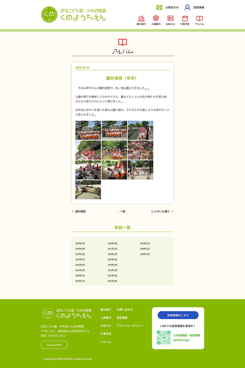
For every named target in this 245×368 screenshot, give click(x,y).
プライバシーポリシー (130, 326)
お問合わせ (172, 7)
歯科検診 (80, 211)
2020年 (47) (80, 275)
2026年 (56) (80, 243)
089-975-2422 (56, 335)
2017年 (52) (112, 248)
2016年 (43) (112, 254)
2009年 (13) (145, 248)
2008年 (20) (145, 254)
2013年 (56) (112, 270)
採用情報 (198, 7)
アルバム (199, 23)
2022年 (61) (80, 264)
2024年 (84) (80, 254)
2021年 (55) (80, 270)
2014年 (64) (112, 264)
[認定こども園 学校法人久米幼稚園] (73, 15)
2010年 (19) (145, 243)
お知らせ (170, 23)
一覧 (122, 211)
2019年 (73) (80, 280)
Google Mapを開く (54, 345)
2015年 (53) (112, 259)
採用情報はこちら (178, 315)
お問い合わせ (125, 309)
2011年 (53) (112, 280)
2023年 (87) (80, 259)
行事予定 (185, 23)
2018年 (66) (112, 243)
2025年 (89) (80, 248)
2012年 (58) (112, 275)
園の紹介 (141, 23)
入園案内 (156, 23)
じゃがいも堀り (160, 211)
